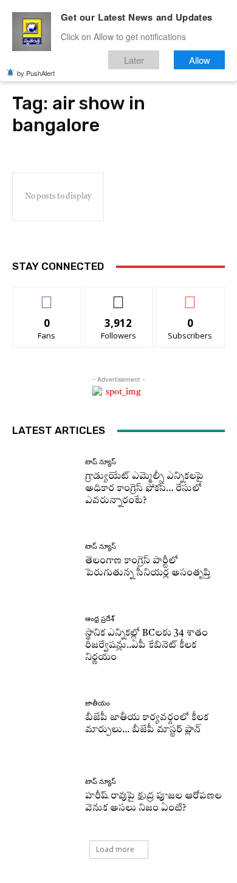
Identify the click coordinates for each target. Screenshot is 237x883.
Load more (115, 849)
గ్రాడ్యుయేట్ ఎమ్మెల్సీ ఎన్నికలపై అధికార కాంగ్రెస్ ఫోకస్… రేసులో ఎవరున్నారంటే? (144, 489)
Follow (119, 296)
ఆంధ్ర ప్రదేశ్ (99, 619)
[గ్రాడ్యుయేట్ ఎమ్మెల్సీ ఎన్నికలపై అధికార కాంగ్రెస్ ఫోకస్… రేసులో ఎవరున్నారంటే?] (44, 483)
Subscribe (190, 296)
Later (134, 59)
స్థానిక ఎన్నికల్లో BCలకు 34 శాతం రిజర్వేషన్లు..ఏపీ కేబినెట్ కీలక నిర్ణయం (146, 645)
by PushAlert (36, 73)
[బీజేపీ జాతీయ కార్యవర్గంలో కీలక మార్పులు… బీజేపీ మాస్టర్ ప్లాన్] (44, 718)
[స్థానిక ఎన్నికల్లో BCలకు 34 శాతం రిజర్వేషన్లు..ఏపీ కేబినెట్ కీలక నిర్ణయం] (44, 640)
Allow (199, 59)
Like (47, 296)
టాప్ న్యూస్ (100, 462)
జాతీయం (97, 703)
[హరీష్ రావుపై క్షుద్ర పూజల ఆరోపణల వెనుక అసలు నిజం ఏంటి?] (44, 796)
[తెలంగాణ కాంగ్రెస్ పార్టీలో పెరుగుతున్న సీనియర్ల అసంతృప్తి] (44, 561)
